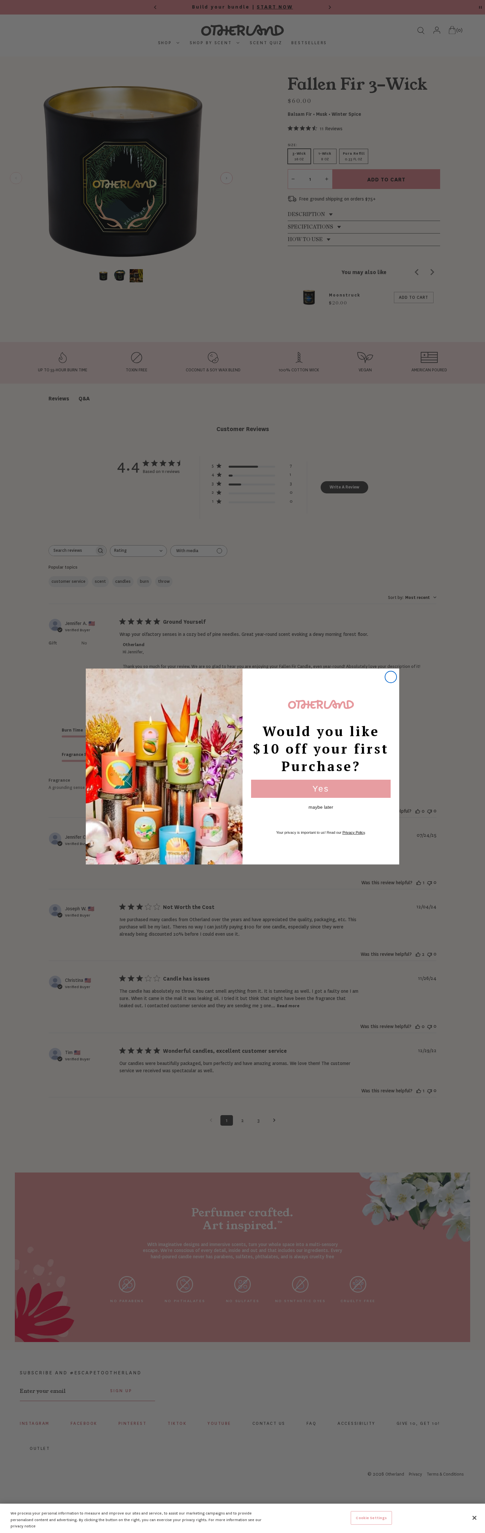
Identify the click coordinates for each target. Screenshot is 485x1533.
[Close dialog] (391, 677)
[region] (242, 1518)
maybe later (320, 807)
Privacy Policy (353, 832)
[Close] (474, 1518)
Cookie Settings (371, 1517)
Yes (320, 788)
